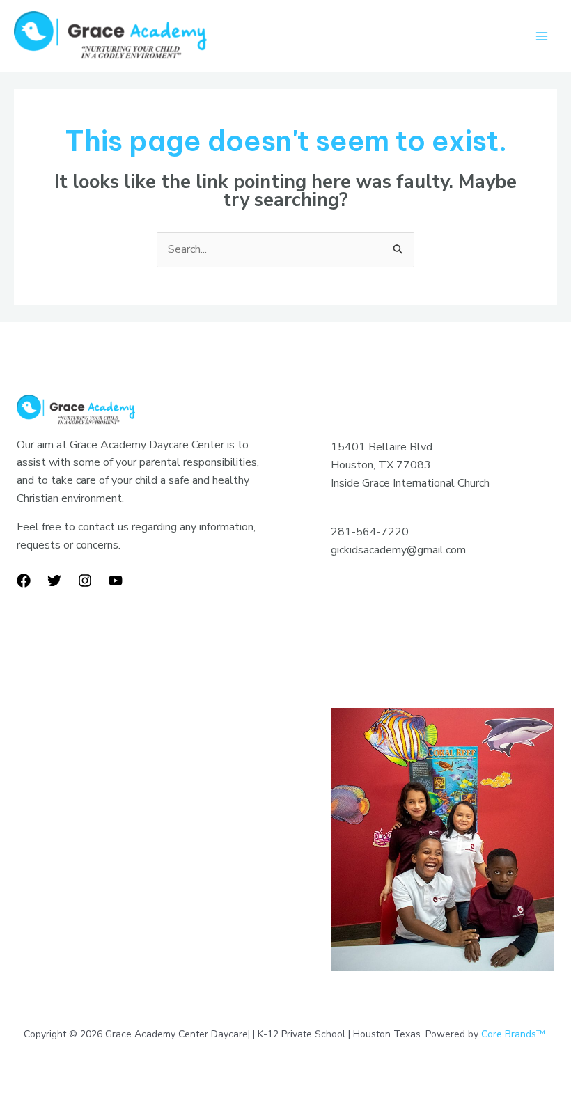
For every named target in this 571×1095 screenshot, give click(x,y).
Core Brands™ (513, 1034)
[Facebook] (24, 581)
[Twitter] (54, 581)
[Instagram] (85, 581)
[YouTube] (116, 581)
